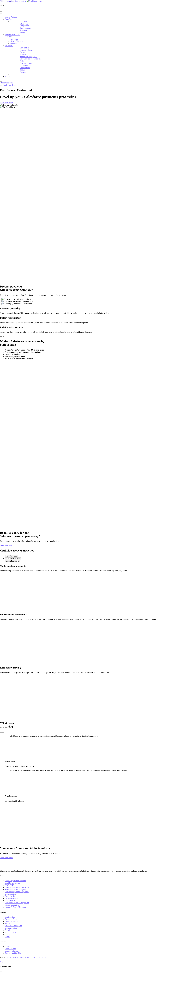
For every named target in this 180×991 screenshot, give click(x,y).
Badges (22, 32)
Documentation (25, 65)
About (22, 70)
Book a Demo (10, 949)
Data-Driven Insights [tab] (13, 558)
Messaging (24, 24)
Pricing (7, 76)
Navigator (23, 30)
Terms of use (24, 957)
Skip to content (20, 1)
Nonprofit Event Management (16, 907)
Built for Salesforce (12, 35)
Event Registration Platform (15, 881)
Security (8, 930)
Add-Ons (8, 19)
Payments (23, 21)
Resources (9, 46)
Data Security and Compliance (31, 59)
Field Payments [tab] (11, 556)
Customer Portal (26, 63)
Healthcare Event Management (17, 903)
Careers (22, 72)
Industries (8, 37)
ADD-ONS (9, 885)
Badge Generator (11, 898)
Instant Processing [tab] (12, 561)
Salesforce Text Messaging (15, 889)
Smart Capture (25, 28)
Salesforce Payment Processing (17, 887)
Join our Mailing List (13, 953)
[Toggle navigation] (1, 85)
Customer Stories (26, 50)
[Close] (1, 11)
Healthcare (14, 39)
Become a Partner (12, 951)
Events (22, 52)
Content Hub (25, 48)
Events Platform (11, 17)
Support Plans (25, 68)
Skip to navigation (7, 1)
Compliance (24, 26)
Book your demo (7, 83)
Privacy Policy (12, 957)
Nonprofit (13, 43)
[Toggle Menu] (1, 13)
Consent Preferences (38, 957)
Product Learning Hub (28, 57)
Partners (23, 54)
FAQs (22, 61)
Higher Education (17, 41)
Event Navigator (11, 896)
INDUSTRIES (11, 900)
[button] (6, 103)
